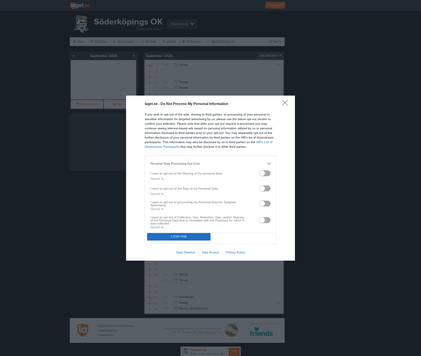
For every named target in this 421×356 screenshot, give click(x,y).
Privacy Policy (235, 252)
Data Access (210, 252)
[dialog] (210, 178)
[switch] (265, 173)
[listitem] (210, 163)
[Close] (286, 104)
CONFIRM (179, 236)
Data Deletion (185, 252)
